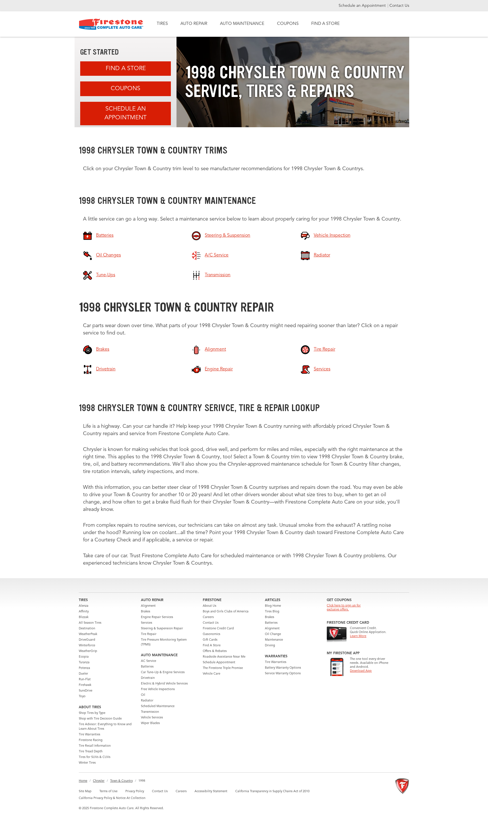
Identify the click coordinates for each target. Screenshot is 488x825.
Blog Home (273, 606)
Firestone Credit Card (218, 628)
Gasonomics (211, 634)
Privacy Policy (134, 791)
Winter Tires (87, 762)
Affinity (84, 611)
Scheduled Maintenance (158, 706)
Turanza (84, 662)
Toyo (82, 696)
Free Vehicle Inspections (158, 689)
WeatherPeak (88, 634)
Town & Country (121, 781)
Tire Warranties (89, 734)
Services (146, 623)
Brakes (145, 611)
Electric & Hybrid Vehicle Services (164, 683)
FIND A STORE (325, 24)
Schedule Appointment (219, 662)
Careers (208, 617)
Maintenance (274, 640)
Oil (143, 695)
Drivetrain (148, 678)
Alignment (148, 606)
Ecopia (84, 656)
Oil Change (273, 634)
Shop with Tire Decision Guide (100, 718)
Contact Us (399, 6)
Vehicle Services (152, 717)
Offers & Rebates (215, 651)
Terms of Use (108, 791)
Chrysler (98, 781)
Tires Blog (272, 611)
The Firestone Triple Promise (223, 668)
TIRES (162, 24)
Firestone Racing (91, 740)
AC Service (148, 661)
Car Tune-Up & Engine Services (163, 672)
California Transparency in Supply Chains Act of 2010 (272, 791)
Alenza (83, 606)
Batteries (147, 666)
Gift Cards (210, 640)
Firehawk (85, 685)
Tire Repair (148, 634)
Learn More (358, 636)
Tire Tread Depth (91, 751)
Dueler (83, 673)
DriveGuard (87, 640)
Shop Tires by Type (92, 713)
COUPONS (288, 24)
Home (83, 781)
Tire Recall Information (95, 746)
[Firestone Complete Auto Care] (111, 24)
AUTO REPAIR (193, 24)
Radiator (147, 700)
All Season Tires (90, 623)
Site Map (85, 791)
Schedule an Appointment (363, 6)
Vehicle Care (211, 673)
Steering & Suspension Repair (162, 628)
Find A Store (126, 69)
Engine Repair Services (157, 617)
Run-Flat (85, 679)
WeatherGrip (88, 651)
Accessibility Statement (211, 791)
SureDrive (85, 690)
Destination (87, 628)
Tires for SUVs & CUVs (94, 757)
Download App (361, 671)
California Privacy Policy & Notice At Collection (112, 798)
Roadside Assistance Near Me (224, 656)
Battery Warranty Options (283, 667)
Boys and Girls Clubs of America (226, 611)
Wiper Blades (150, 723)
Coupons (125, 89)
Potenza (84, 668)
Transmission (150, 712)
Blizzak (83, 617)
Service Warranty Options (283, 673)
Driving (270, 645)
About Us (209, 606)
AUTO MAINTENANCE (242, 24)
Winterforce (87, 645)
